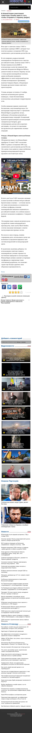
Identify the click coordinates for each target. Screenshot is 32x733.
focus (3, 272)
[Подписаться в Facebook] (25, 276)
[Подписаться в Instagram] (3, 279)
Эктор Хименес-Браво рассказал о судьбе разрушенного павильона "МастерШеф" (12, 301)
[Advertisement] (16, 320)
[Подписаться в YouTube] (6, 279)
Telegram (18, 342)
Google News (19, 276)
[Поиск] (28, 7)
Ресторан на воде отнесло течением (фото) (15, 296)
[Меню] (3, 2)
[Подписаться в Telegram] (28, 276)
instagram (24, 342)
